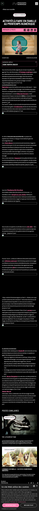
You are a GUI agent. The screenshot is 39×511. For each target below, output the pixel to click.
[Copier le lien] (35, 30)
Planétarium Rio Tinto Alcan (15, 190)
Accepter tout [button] (11, 505)
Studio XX (21, 351)
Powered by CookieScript (9, 509)
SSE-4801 (30, 227)
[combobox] (34, 486)
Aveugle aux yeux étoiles (19, 195)
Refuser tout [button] (28, 505)
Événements (4, 483)
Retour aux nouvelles (8, 9)
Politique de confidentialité (18, 502)
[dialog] (19, 497)
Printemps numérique (26, 72)
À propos (3, 481)
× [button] (37, 486)
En (2, 3)
